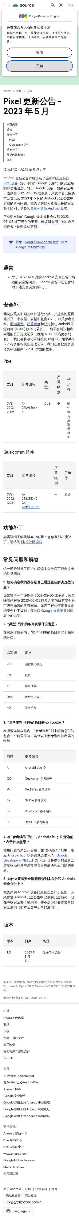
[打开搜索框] (52, 5)
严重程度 (33, 324)
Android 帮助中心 (15, 1133)
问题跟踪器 (10, 1174)
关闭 (39, 52)
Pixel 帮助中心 (12, 1140)
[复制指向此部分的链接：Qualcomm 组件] (38, 452)
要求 (6, 1024)
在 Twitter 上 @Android (18, 1076)
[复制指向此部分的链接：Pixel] (16, 361)
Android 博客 (12, 1089)
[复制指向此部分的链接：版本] (17, 925)
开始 (39, 66)
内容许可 (44, 982)
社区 (28, 1189)
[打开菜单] (7, 5)
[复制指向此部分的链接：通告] (17, 268)
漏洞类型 (17, 324)
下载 (6, 1031)
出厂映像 (9, 1045)
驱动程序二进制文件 (16, 1051)
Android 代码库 (13, 1018)
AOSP (7, 91)
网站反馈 (31, 1195)
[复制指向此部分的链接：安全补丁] (28, 305)
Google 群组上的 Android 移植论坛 (26, 1116)
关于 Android (12, 1189)
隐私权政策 (13, 1195)
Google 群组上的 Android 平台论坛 (26, 1102)
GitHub (8, 1058)
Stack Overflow (13, 1167)
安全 (29, 91)
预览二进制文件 (13, 1038)
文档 (18, 91)
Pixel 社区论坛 (31, 542)
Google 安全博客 (14, 1096)
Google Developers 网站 (41, 242)
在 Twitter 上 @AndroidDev (21, 1082)
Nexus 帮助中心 (13, 1147)
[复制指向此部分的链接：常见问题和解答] (43, 560)
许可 (54, 1189)
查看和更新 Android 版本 (48, 208)
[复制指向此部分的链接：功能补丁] (28, 528)
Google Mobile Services (19, 1160)
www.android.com (15, 1153)
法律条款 (41, 1189)
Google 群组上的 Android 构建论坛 (26, 1109)
